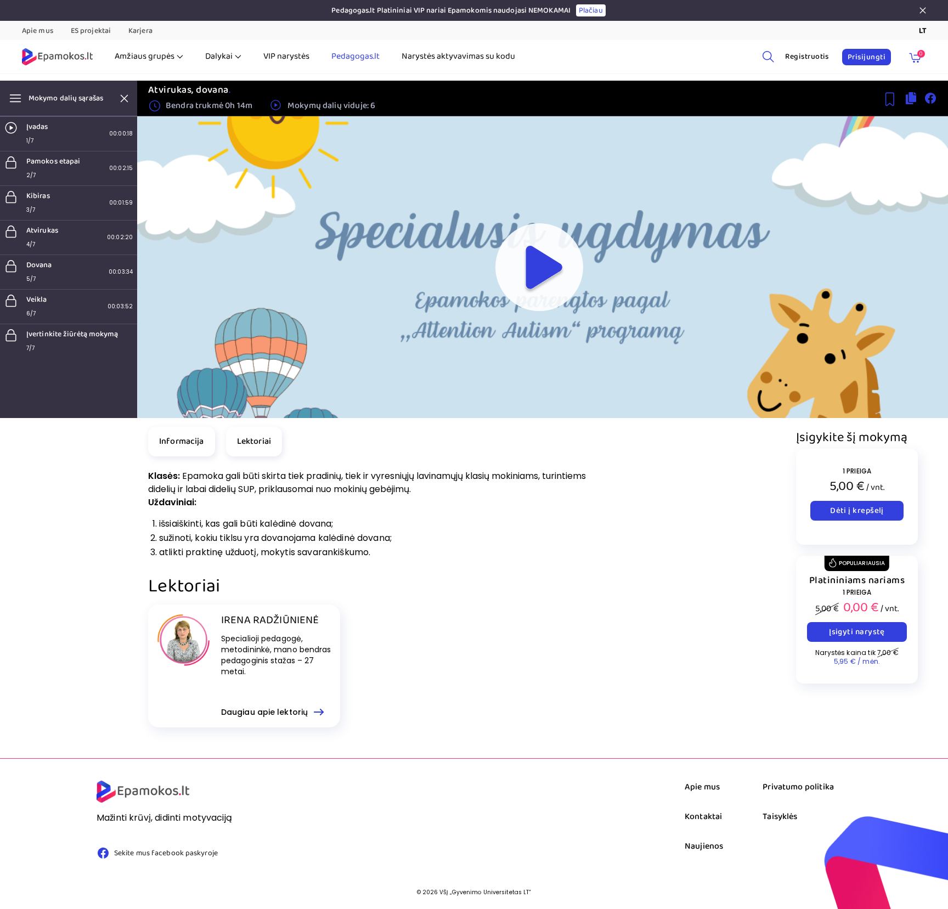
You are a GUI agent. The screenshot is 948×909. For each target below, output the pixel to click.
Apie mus (37, 30)
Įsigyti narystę (857, 632)
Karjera (140, 30)
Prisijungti (866, 57)
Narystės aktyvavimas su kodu (458, 56)
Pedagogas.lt (355, 56)
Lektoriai (254, 441)
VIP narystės (286, 56)
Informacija (181, 441)
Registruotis (807, 56)
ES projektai (91, 30)
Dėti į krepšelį (857, 510)
